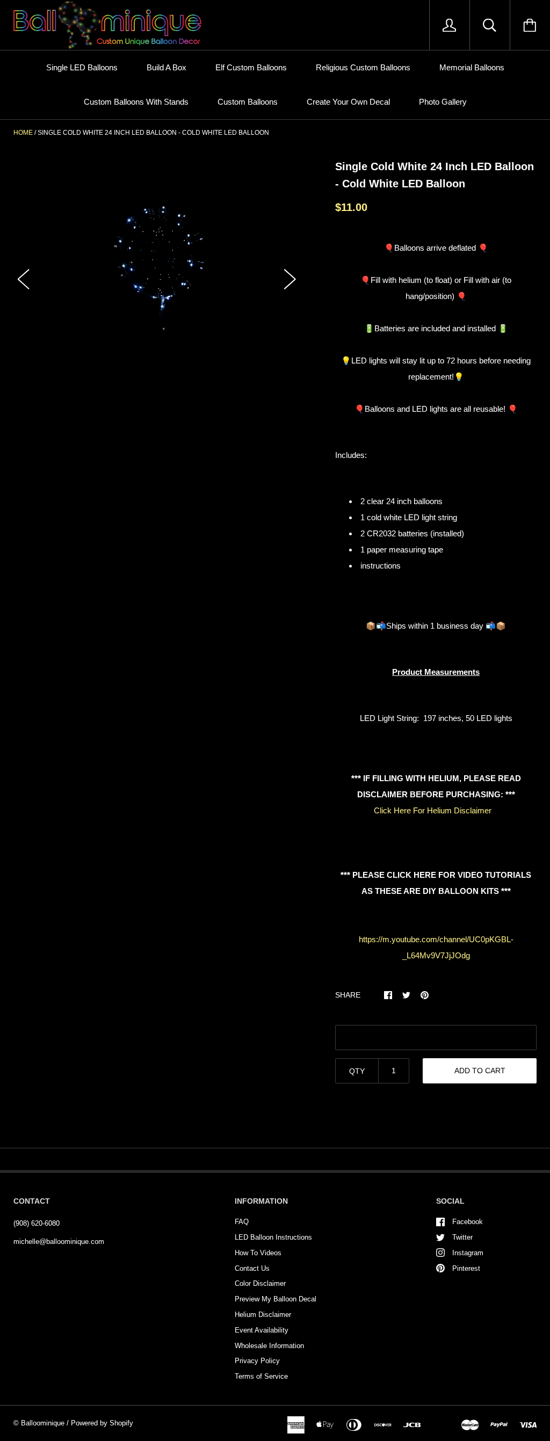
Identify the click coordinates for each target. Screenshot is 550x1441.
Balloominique (42, 1423)
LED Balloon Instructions (273, 1237)
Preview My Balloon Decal (275, 1299)
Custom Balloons (248, 101)
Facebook (467, 1222)
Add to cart (479, 1070)
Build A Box (166, 67)
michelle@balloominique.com (58, 1242)
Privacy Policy (257, 1361)
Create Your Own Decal (348, 101)
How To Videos (258, 1253)
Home (23, 132)
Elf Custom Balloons (251, 67)
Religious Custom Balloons (363, 67)
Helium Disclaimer (263, 1315)
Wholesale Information (269, 1346)
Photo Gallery (443, 101)
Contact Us (252, 1268)
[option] (157, 269)
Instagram (467, 1253)
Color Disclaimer (260, 1283)
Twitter (462, 1237)
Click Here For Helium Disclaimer (432, 810)
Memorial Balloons (471, 67)
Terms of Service (261, 1376)
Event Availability (261, 1330)
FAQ (242, 1222)
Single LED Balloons (82, 67)
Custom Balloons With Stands (136, 101)
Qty (357, 1071)
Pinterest (466, 1268)
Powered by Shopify (102, 1423)
